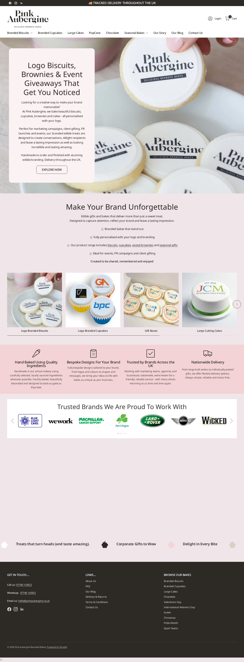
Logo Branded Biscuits (34, 330)
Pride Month (171, 623)
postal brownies (142, 245)
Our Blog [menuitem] (177, 33)
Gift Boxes (151, 330)
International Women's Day (179, 607)
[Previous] (7, 304)
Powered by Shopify (57, 647)
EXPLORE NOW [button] (52, 170)
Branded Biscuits (173, 581)
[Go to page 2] (120, 433)
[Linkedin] (21, 3)
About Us (91, 581)
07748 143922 (24, 584)
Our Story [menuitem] (159, 33)
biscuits (112, 245)
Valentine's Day (172, 602)
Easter (167, 612)
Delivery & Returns (96, 596)
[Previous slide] (13, 421)
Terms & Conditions (97, 602)
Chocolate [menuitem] (112, 33)
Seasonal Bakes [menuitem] (134, 33)
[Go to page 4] (125, 433)
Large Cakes (171, 591)
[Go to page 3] (123, 433)
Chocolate (169, 596)
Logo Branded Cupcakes (93, 330)
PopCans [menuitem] (95, 33)
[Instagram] (16, 3)
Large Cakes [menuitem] (76, 33)
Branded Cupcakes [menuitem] (50, 33)
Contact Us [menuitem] (195, 33)
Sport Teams (171, 628)
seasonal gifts (169, 245)
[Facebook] (10, 3)
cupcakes (125, 245)
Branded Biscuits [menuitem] (18, 33)
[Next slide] (231, 421)
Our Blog (91, 591)
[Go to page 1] (118, 433)
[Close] (1, 659)
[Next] (237, 304)
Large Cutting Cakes (209, 330)
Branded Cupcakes (174, 586)
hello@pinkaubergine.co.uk (34, 600)
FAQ (88, 586)
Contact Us (92, 607)
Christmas (169, 617)
